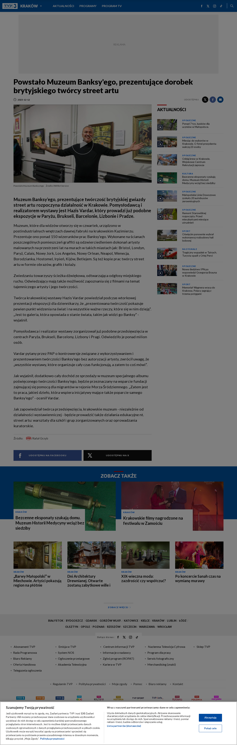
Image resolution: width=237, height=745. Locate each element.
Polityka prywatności (52, 738)
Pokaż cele (210, 728)
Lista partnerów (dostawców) (124, 725)
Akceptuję (210, 717)
